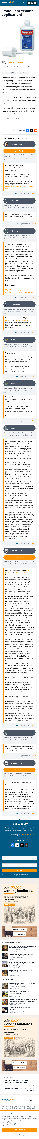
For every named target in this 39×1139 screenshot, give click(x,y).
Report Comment (25, 193)
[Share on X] (31, 130)
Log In (19, 870)
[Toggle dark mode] (24, 3)
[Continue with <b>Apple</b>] (17, 845)
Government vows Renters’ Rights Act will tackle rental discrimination (22, 947)
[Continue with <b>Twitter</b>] (22, 845)
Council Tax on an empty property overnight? (20, 1008)
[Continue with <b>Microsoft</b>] (26, 845)
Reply (34, 193)
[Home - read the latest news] (12, 2)
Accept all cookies (19, 1130)
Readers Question (16, 62)
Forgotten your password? (22, 875)
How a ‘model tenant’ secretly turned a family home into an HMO (21, 971)
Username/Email (7, 855)
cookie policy (16, 1125)
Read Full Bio (19, 151)
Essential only (19, 1135)
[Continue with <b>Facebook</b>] (12, 845)
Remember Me (8, 875)
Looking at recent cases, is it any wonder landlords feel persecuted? (22, 984)
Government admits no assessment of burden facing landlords (21, 963)
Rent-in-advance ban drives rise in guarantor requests (20, 992)
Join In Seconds (27, 834)
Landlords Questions (23, 73)
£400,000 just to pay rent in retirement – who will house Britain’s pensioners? (22, 955)
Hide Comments (22, 138)
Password (5, 862)
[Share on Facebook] (27, 130)
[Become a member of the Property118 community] (19, 904)
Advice (14, 73)
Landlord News (6, 73)
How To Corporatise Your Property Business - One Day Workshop (17, 1081)
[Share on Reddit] (35, 130)
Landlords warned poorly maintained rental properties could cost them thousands (23, 1000)
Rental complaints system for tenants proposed (19, 1089)
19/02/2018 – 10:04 (21, 320)
